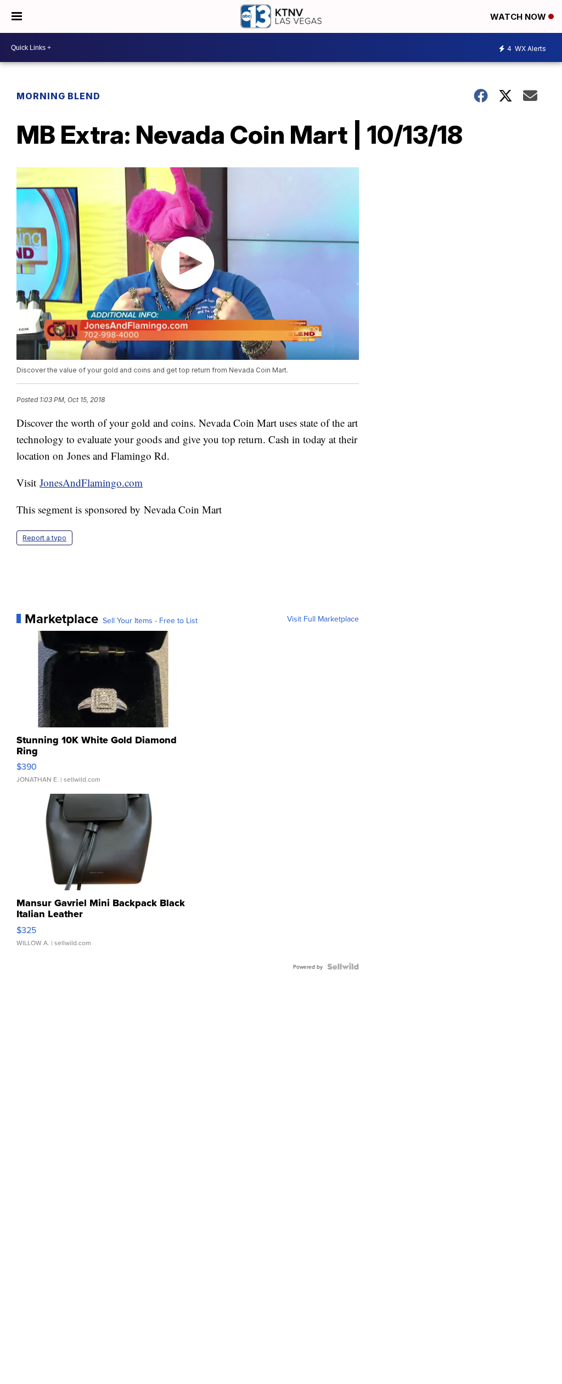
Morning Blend (58, 96)
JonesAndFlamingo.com (91, 482)
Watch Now (519, 17)
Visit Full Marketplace (323, 619)
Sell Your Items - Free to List (150, 620)
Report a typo (44, 538)
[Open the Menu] (16, 16)
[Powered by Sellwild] (343, 966)
